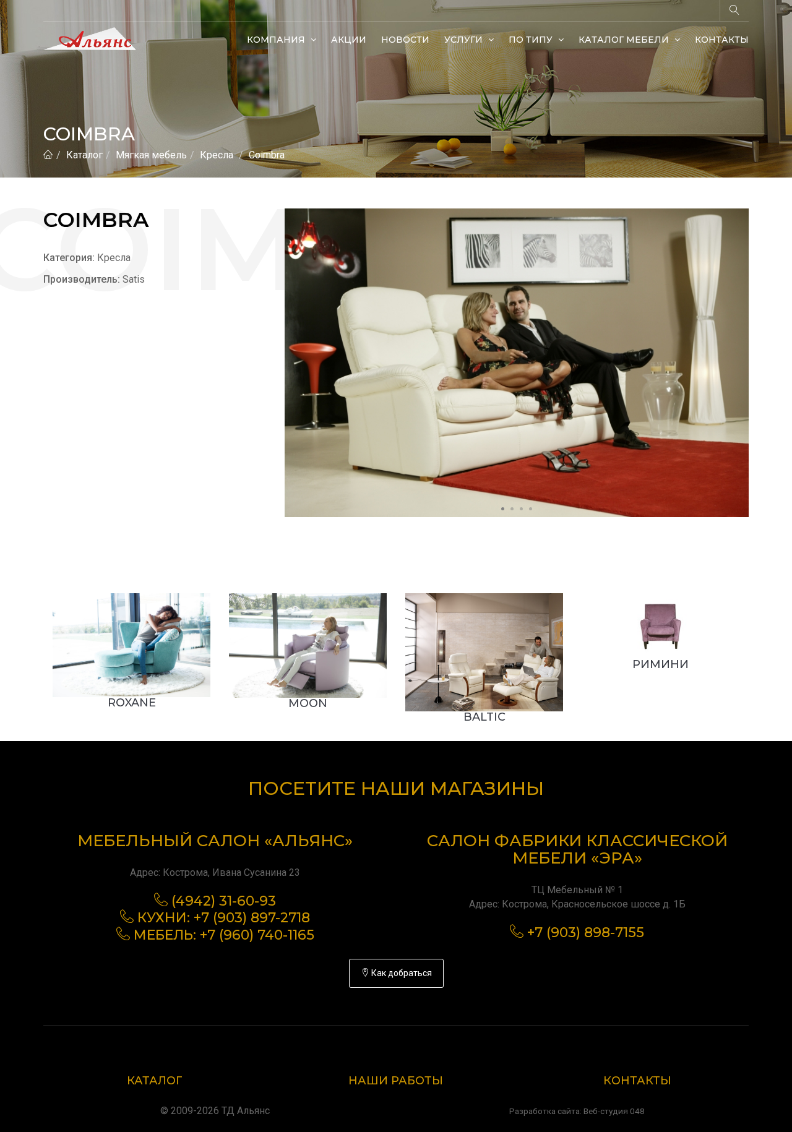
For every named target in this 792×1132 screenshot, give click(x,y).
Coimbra (267, 155)
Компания (277, 39)
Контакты (722, 39)
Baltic (484, 717)
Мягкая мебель (151, 155)
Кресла (216, 155)
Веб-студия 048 (614, 1111)
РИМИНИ (660, 664)
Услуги (464, 39)
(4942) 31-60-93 (223, 901)
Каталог (84, 155)
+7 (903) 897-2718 (252, 917)
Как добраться (400, 973)
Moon (307, 703)
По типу (532, 39)
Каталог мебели (625, 39)
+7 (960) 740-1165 (257, 935)
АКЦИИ (348, 39)
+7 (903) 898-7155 (585, 932)
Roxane (132, 703)
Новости (405, 39)
